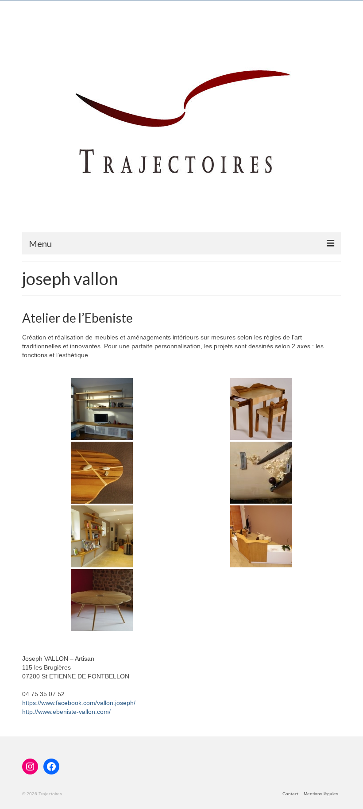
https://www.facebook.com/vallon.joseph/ (78, 702)
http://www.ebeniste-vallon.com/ (66, 711)
